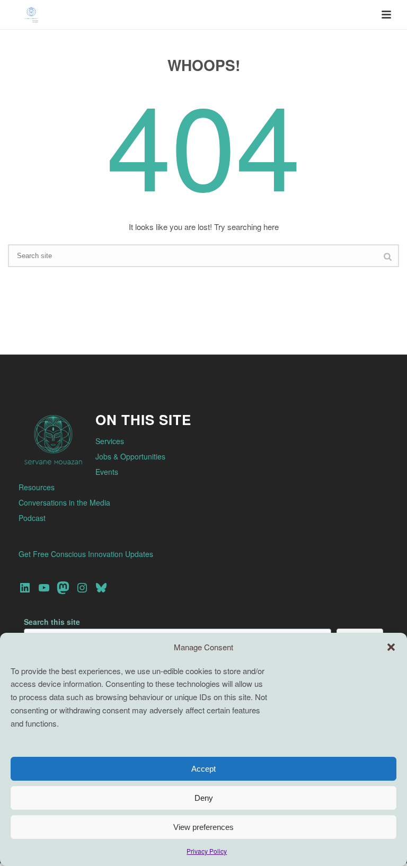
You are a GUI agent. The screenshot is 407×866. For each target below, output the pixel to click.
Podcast (32, 518)
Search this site (52, 621)
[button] (391, 647)
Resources (37, 487)
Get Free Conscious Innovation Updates (86, 554)
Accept (203, 768)
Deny (203, 797)
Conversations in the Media (64, 502)
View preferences (203, 827)
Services (109, 441)
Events (106, 471)
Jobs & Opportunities (130, 456)
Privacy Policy (207, 850)
